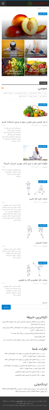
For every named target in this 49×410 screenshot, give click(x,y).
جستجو (45, 303)
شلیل (43, 33)
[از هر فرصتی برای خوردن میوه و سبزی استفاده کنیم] (35, 111)
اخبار (45, 93)
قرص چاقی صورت (39, 337)
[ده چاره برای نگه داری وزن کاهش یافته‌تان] (13, 49)
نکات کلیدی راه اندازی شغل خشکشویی (27, 372)
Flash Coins (35, 391)
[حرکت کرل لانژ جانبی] (35, 188)
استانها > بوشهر (33, 96)
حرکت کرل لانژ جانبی (38, 198)
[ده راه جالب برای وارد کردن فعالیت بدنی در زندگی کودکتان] (36, 49)
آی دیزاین (43, 391)
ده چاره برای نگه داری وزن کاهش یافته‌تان (13, 54)
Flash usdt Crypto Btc (9, 389)
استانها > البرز (43, 96)
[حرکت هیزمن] (35, 231)
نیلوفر (43, 375)
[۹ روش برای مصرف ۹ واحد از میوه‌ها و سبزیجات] (13, 67)
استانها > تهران (23, 96)
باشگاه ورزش (42, 14)
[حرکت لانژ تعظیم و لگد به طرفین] (35, 269)
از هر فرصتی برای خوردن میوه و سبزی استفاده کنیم (24, 122)
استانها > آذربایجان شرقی (35, 93)
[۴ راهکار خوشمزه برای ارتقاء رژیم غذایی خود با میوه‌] (36, 67)
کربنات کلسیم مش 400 (22, 391)
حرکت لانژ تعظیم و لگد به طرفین (32, 280)
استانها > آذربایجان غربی (21, 93)
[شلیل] (25, 26)
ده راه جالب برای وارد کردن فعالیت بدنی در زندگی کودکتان (36, 52)
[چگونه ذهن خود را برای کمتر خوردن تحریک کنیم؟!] (35, 152)
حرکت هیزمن (41, 242)
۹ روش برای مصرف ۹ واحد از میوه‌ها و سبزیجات (13, 72)
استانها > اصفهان (8, 93)
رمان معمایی (43, 389)
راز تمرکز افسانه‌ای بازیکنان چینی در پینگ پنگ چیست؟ (28, 333)
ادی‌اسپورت (19, 401)
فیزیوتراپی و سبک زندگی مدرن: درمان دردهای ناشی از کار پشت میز (24, 340)
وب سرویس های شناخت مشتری (28, 389)
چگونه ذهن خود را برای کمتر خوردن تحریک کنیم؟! (25, 163)
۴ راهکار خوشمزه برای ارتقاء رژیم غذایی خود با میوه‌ (36, 71)
